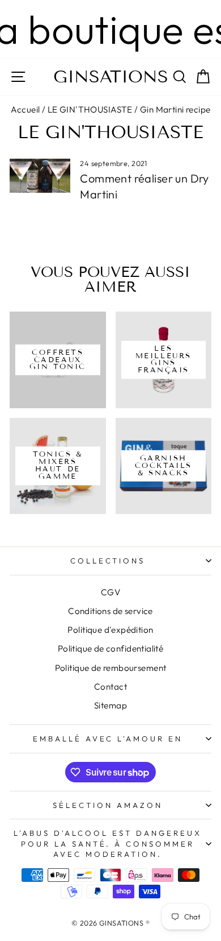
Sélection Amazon (108, 805)
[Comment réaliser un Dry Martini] (40, 176)
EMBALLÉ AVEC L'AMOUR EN (107, 738)
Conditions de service (110, 611)
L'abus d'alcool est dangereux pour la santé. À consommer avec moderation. (107, 843)
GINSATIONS (110, 77)
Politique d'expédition (110, 629)
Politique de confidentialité (111, 648)
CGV (110, 592)
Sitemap (110, 705)
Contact (110, 686)
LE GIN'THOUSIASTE (90, 109)
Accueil (25, 109)
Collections (108, 560)
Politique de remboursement (111, 667)
